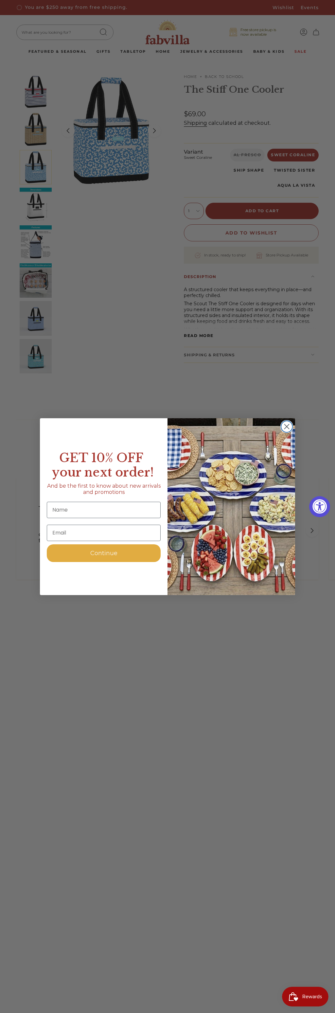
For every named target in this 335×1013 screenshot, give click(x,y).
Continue (103, 553)
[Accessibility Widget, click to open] (319, 506)
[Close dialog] (286, 426)
